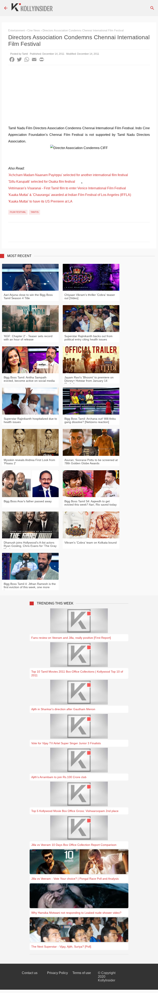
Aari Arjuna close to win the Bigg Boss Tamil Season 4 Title (28, 296)
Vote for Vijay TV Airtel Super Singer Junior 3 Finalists (66, 743)
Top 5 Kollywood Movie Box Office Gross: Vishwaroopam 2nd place (74, 811)
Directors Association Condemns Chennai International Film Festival (83, 30)
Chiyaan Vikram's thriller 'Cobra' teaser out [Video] (89, 296)
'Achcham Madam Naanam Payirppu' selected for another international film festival (68, 175)
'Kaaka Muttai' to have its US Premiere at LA (40, 201)
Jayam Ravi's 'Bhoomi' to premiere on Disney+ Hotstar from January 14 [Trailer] (89, 381)
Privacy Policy (57, 973)
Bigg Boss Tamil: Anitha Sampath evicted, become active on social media (29, 379)
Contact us (29, 973)
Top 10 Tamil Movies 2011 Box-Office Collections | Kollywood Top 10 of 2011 (77, 673)
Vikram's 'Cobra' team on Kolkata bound (90, 542)
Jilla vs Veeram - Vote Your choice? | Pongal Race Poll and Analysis (75, 878)
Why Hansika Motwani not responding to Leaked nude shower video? (76, 912)
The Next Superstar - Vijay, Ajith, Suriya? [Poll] (61, 946)
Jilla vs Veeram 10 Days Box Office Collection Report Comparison (73, 844)
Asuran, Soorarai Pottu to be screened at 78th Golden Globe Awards (91, 461)
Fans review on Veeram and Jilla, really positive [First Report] (71, 637)
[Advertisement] (79, 96)
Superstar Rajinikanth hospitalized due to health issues (30, 420)
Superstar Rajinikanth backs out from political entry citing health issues (88, 337)
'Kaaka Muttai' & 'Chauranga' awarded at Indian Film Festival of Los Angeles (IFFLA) (69, 195)
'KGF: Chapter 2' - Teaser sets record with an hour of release (28, 337)
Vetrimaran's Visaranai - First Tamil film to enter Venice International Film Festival (67, 188)
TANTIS (34, 212)
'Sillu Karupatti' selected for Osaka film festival (41, 181)
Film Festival (18, 212)
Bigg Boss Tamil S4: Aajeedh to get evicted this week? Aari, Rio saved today (90, 503)
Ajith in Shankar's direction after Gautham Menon (63, 709)
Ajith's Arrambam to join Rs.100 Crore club (58, 777)
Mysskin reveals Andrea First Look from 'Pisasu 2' (29, 461)
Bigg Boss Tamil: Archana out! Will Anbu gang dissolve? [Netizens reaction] (90, 420)
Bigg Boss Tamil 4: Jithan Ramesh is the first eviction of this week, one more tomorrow (30, 587)
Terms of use (81, 973)
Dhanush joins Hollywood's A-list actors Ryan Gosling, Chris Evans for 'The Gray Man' (30, 546)
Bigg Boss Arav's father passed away (28, 501)
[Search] (152, 8)
